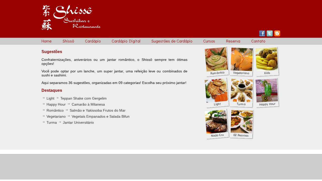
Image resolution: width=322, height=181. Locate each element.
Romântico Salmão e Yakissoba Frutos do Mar (86, 110)
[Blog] (277, 35)
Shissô (68, 40)
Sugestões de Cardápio (171, 40)
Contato (258, 40)
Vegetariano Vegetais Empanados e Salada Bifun (88, 116)
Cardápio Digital (126, 40)
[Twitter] (269, 35)
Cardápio (93, 40)
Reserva (233, 40)
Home (47, 40)
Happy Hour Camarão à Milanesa (75, 104)
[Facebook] (262, 35)
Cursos (209, 40)
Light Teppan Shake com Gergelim (76, 98)
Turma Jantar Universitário (70, 122)
